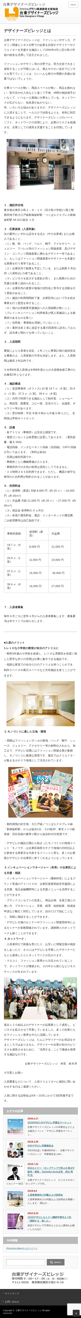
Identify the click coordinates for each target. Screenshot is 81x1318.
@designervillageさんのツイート (22, 1248)
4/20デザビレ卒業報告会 (40, 1145)
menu (73, 4)
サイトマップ (12, 1293)
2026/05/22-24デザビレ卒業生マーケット (50, 1122)
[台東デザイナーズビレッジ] (31, 12)
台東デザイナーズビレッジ (28, 1310)
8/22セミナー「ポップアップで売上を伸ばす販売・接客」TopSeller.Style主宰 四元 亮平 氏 (51, 1172)
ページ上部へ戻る (76, 1313)
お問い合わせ (12, 1301)
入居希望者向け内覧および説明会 (45, 1195)
